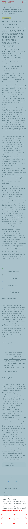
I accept (14, 514)
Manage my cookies (14, 518)
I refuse (14, 523)
